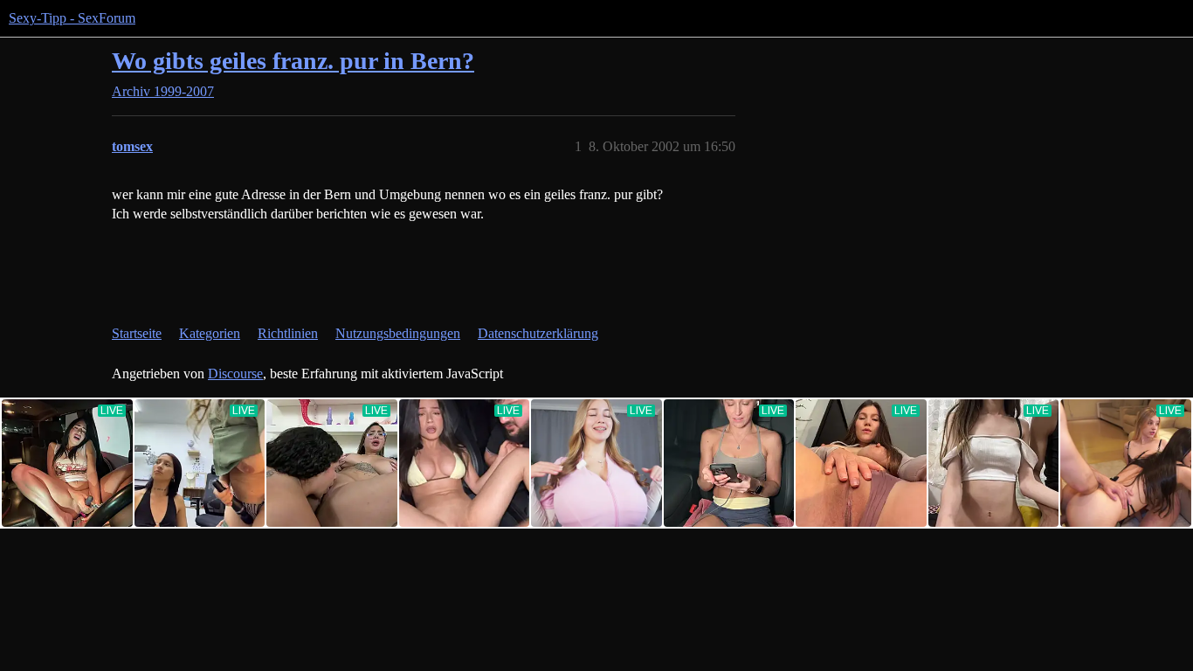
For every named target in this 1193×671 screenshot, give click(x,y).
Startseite (137, 333)
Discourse (235, 373)
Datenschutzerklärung (538, 333)
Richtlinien (288, 333)
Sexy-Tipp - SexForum (72, 17)
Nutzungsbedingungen (397, 333)
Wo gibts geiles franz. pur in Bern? (293, 60)
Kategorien (209, 333)
